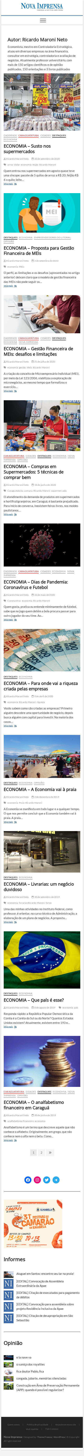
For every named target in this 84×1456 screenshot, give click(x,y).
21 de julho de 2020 (44, 361)
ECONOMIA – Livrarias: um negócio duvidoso (39, 886)
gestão (22, 367)
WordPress (59, 1437)
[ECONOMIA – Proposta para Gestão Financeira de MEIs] (42, 213)
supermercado (59, 490)
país (76, 1007)
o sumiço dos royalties (30, 1364)
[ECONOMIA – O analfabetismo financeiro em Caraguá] (42, 1061)
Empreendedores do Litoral (52, 237)
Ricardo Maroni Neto (17, 158)
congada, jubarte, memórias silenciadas (41, 1378)
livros (49, 902)
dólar (17, 164)
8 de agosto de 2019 (44, 1007)
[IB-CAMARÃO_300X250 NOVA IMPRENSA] (33, 1201)
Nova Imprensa (28, 341)
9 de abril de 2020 (43, 696)
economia (26, 164)
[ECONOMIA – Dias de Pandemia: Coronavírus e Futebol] (42, 544)
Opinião (9, 241)
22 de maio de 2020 (44, 594)
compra (28, 490)
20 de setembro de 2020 (47, 158)
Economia (10, 139)
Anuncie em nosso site (65, 1424)
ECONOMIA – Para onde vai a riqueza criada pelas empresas (41, 685)
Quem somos (13, 1424)
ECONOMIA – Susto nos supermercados (27, 148)
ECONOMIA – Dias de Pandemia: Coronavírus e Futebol (36, 584)
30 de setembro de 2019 (47, 897)
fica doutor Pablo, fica (30, 1371)
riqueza (41, 702)
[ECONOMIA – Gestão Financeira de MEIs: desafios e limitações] (42, 314)
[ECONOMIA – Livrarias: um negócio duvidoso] (42, 852)
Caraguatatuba (28, 135)
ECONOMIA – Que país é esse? (34, 1000)
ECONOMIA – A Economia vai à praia (40, 789)
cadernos (10, 135)
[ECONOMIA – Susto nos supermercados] (42, 102)
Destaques (59, 135)
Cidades (45, 135)
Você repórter (32, 1429)
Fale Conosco (52, 1429)
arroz (10, 164)
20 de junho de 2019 (45, 1115)
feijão (35, 164)
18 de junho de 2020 (45, 484)
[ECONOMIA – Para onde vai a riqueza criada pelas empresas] (42, 650)
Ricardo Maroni (47, 164)
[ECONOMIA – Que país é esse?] (42, 960)
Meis (21, 266)
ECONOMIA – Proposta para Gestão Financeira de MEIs (39, 250)
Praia (21, 802)
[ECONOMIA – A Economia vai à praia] (42, 756)
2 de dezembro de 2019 (46, 796)
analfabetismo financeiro (20, 1121)
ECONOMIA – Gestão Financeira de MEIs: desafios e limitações (38, 351)
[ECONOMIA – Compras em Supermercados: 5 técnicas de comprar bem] (42, 425)
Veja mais (15, 184)
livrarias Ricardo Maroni (32, 902)
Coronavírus (14, 600)
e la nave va (23, 1357)
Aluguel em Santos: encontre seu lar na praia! (45, 1273)
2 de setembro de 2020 (46, 260)
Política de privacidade (37, 1424)
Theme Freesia (44, 1437)
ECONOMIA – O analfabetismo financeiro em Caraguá (34, 1104)
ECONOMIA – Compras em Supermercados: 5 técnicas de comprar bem (33, 471)
